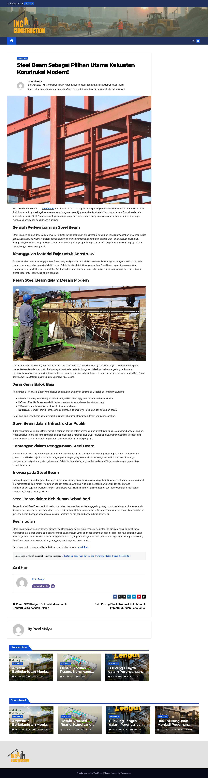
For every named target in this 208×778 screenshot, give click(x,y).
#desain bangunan (87, 85)
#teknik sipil (119, 89)
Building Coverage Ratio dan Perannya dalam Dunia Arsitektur (97, 556)
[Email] (53, 586)
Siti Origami (36, 677)
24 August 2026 (23, 730)
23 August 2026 (71, 730)
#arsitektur (51, 85)
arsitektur (83, 547)
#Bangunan (71, 85)
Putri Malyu (36, 81)
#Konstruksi (118, 85)
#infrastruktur (104, 85)
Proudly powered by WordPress (90, 773)
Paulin (81, 677)
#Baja (61, 85)
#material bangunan (38, 89)
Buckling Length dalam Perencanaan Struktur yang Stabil (125, 671)
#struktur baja (87, 89)
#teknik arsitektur (103, 89)
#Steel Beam (72, 89)
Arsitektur (22, 58)
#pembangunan (57, 89)
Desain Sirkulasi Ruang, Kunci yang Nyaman (75, 671)
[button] (193, 41)
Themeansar (126, 773)
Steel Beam (48, 208)
